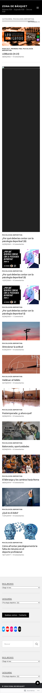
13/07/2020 (6, 280)
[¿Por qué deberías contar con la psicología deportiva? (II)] (21, 258)
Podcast (6, 48)
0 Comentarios (18, 57)
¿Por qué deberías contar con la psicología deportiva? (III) (17, 240)
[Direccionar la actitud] (21, 331)
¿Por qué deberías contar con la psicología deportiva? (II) (17, 276)
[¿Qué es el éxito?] (21, 497)
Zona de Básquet (14, 6)
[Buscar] (36, 644)
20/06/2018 (6, 416)
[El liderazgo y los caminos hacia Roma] (21, 464)
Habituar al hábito (11, 380)
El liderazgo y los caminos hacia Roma (20, 479)
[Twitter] (3, 629)
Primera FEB (16, 48)
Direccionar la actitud (12, 346)
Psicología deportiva (12, 235)
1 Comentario (18, 316)
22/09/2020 (6, 244)
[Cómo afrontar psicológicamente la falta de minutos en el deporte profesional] (21, 530)
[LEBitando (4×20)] (21, 36)
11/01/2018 (6, 516)
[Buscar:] (21, 644)
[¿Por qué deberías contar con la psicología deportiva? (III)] (21, 149)
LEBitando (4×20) (10, 53)
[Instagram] (11, 629)
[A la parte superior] (37, 683)
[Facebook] (15, 629)
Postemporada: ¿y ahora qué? (17, 413)
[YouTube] (7, 629)
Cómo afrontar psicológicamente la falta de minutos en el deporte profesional (19, 549)
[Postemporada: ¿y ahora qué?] (21, 397)
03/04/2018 (6, 449)
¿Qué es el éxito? (10, 512)
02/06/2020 (6, 316)
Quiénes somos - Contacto (15, 615)
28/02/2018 (6, 482)
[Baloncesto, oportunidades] (21, 430)
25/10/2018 (6, 383)
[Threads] (19, 629)
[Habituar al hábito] (21, 364)
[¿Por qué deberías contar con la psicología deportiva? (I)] (21, 295)
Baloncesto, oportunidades (15, 446)
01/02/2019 (6, 350)
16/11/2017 (6, 555)
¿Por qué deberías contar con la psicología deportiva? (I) (17, 312)
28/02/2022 (6, 57)
